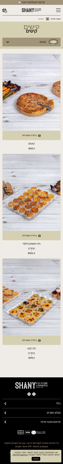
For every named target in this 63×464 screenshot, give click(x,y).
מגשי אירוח (56, 19)
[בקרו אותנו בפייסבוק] (34, 394)
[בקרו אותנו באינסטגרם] (29, 394)
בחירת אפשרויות (29, 135)
